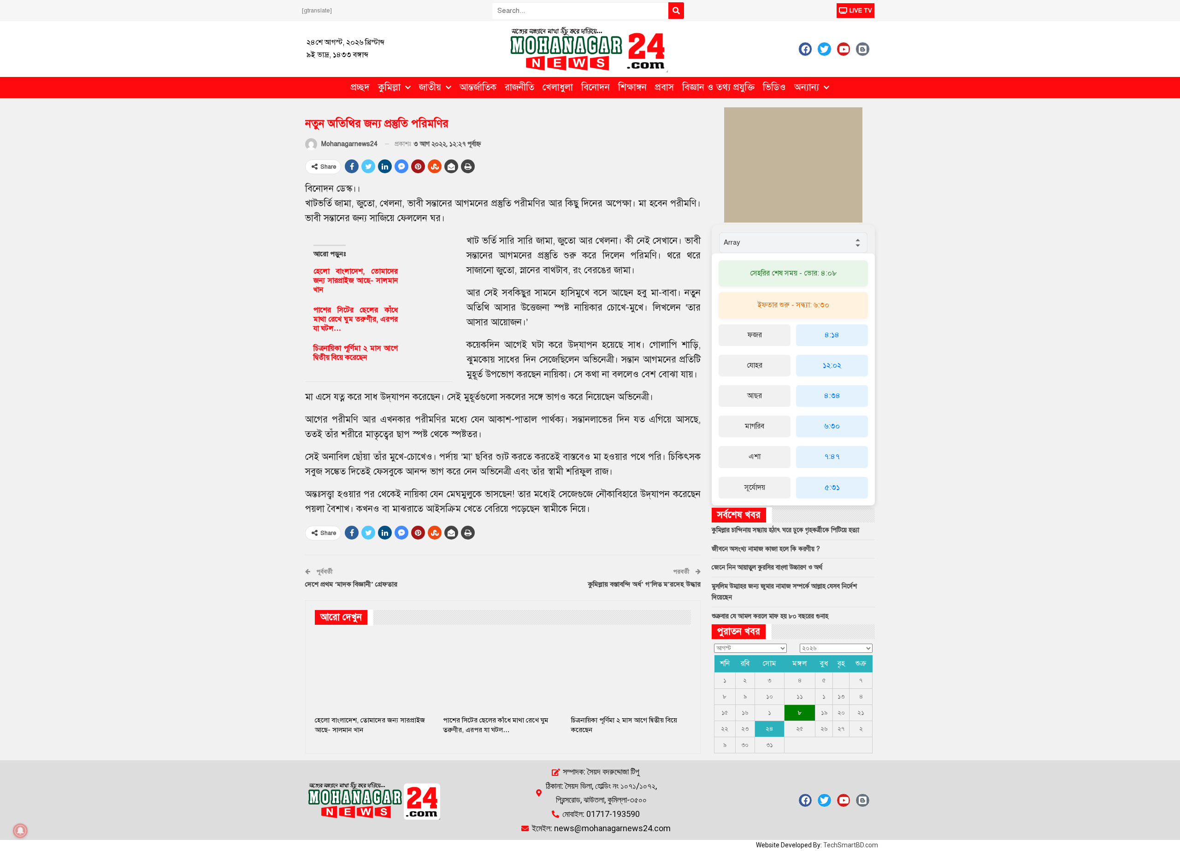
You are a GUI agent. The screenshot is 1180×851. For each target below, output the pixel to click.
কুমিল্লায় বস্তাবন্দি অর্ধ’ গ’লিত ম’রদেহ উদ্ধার (644, 584)
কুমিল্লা (389, 87)
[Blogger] (862, 49)
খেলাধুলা (558, 87)
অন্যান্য (806, 87)
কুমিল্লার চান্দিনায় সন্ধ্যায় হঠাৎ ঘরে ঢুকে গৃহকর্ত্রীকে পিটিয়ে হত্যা (785, 530)
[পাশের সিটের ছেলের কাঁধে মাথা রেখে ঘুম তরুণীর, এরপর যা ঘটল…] (424, 320)
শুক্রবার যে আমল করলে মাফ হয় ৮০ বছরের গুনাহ (770, 616)
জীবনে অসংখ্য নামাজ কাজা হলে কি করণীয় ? (766, 549)
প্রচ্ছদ (360, 87)
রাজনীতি (519, 87)
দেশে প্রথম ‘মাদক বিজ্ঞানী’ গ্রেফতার (351, 584)
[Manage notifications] (20, 830)
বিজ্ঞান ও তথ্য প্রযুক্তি (718, 87)
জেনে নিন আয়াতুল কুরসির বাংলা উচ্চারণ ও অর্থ (767, 567)
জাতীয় (430, 87)
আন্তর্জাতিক (478, 87)
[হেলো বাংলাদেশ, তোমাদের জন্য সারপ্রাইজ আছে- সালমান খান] (424, 281)
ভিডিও (774, 87)
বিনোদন (595, 87)
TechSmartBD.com (850, 845)
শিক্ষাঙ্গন (632, 87)
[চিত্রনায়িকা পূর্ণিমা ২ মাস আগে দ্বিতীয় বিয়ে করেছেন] (424, 358)
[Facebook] (805, 49)
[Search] (676, 10)
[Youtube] (843, 49)
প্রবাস (664, 87)
